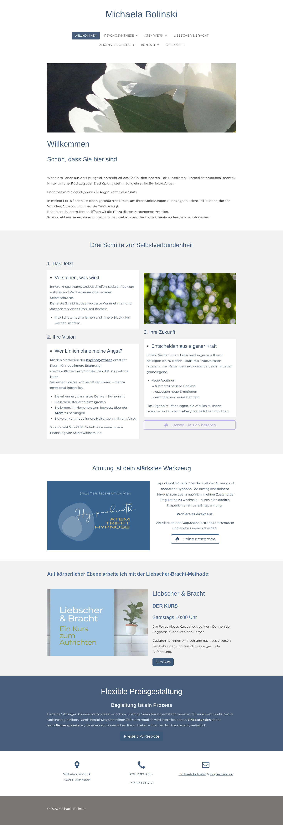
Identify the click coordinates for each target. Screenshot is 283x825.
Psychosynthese (99, 360)
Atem (59, 413)
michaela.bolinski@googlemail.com (205, 774)
